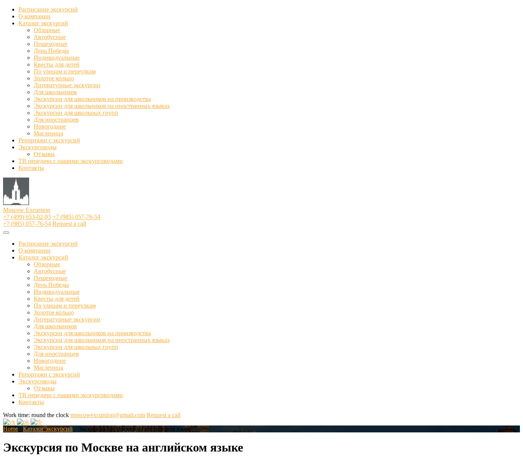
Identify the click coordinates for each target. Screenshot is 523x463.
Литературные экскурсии (67, 85)
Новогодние (50, 126)
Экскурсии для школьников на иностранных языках (102, 106)
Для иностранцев (56, 119)
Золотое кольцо (54, 78)
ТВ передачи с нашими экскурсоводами (70, 161)
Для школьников (55, 92)
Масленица (48, 133)
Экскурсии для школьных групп (76, 112)
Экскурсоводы (37, 147)
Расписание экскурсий (48, 9)
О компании (34, 16)
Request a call (69, 223)
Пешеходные (50, 44)
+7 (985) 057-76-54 (76, 217)
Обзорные (47, 30)
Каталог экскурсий (43, 23)
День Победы (51, 50)
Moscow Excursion (26, 210)
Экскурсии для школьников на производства (92, 99)
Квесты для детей (57, 64)
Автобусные (50, 37)
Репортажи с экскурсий (49, 140)
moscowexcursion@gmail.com (107, 415)
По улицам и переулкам (65, 71)
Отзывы (44, 154)
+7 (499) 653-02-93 (27, 217)
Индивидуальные (57, 57)
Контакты (31, 168)
